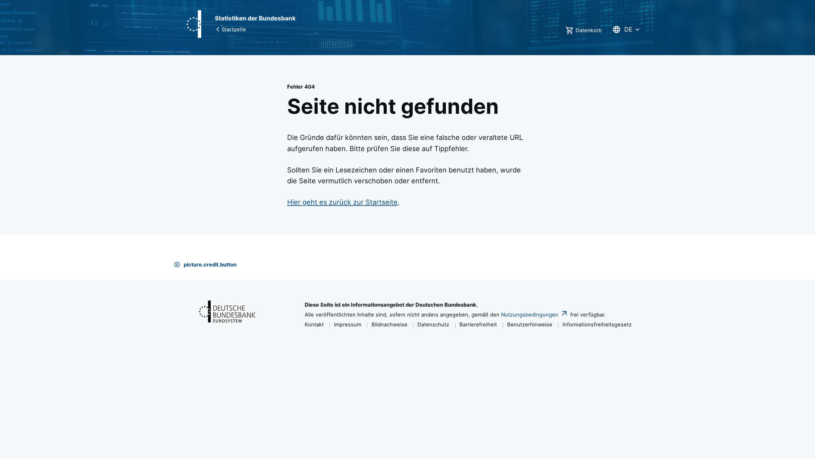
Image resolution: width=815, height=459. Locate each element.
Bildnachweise (390, 324)
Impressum (347, 324)
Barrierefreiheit (478, 324)
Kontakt (314, 324)
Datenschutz (433, 324)
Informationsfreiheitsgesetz (597, 324)
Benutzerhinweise (529, 324)
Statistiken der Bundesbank (255, 18)
